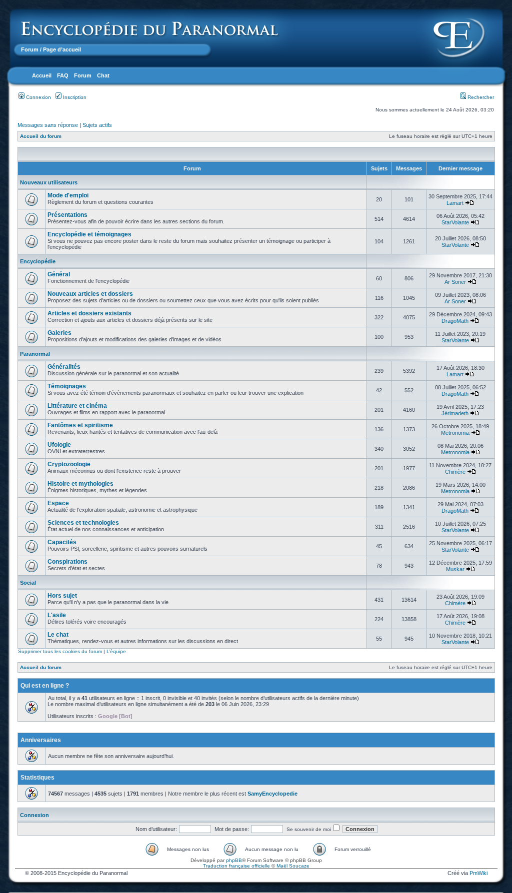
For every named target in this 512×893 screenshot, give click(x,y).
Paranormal (35, 354)
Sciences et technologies (83, 522)
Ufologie (59, 444)
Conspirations (68, 561)
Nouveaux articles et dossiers (90, 293)
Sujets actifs (97, 125)
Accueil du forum (41, 136)
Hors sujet (62, 595)
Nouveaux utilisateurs (49, 182)
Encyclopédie (38, 261)
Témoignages (67, 386)
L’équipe (116, 651)
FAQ (62, 75)
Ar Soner (455, 282)
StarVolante (455, 222)
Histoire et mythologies (81, 483)
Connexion (37, 97)
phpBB (234, 860)
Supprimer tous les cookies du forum (60, 651)
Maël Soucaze (293, 866)
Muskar (455, 569)
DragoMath (455, 321)
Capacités (62, 542)
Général (59, 274)
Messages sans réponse (48, 125)
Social (28, 583)
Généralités (64, 366)
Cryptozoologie (69, 464)
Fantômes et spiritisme (80, 425)
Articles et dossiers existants (90, 313)
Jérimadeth (455, 413)
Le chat (58, 634)
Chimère (455, 472)
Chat (103, 75)
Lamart (455, 203)
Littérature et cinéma (77, 405)
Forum (29, 49)
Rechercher (480, 97)
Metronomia (455, 433)
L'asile (57, 615)
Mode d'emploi (68, 195)
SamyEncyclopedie (273, 794)
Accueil (42, 75)
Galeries (60, 332)
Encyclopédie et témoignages (90, 234)
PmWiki (479, 873)
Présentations (68, 214)
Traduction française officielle (236, 866)
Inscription (74, 97)
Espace (58, 503)
